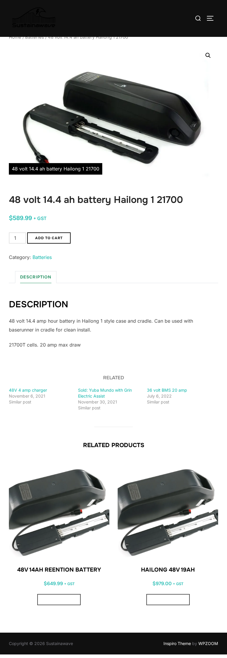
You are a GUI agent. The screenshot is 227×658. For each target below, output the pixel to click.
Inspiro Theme (177, 643)
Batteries (34, 37)
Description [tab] (35, 277)
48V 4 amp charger (28, 390)
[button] (208, 55)
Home (15, 37)
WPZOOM (208, 643)
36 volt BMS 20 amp (167, 390)
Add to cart (49, 238)
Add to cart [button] (59, 599)
